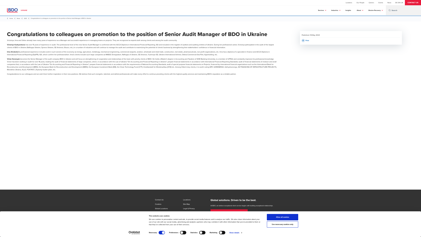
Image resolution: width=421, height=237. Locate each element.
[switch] (183, 232)
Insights (348, 10)
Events (380, 3)
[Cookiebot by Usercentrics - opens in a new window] (134, 232)
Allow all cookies (282, 217)
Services (321, 10)
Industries (334, 10)
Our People (360, 3)
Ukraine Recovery (374, 10)
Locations (349, 3)
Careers (371, 3)
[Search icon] (390, 10)
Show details (234, 233)
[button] (413, 2)
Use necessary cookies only (282, 224)
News (389, 3)
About (359, 10)
